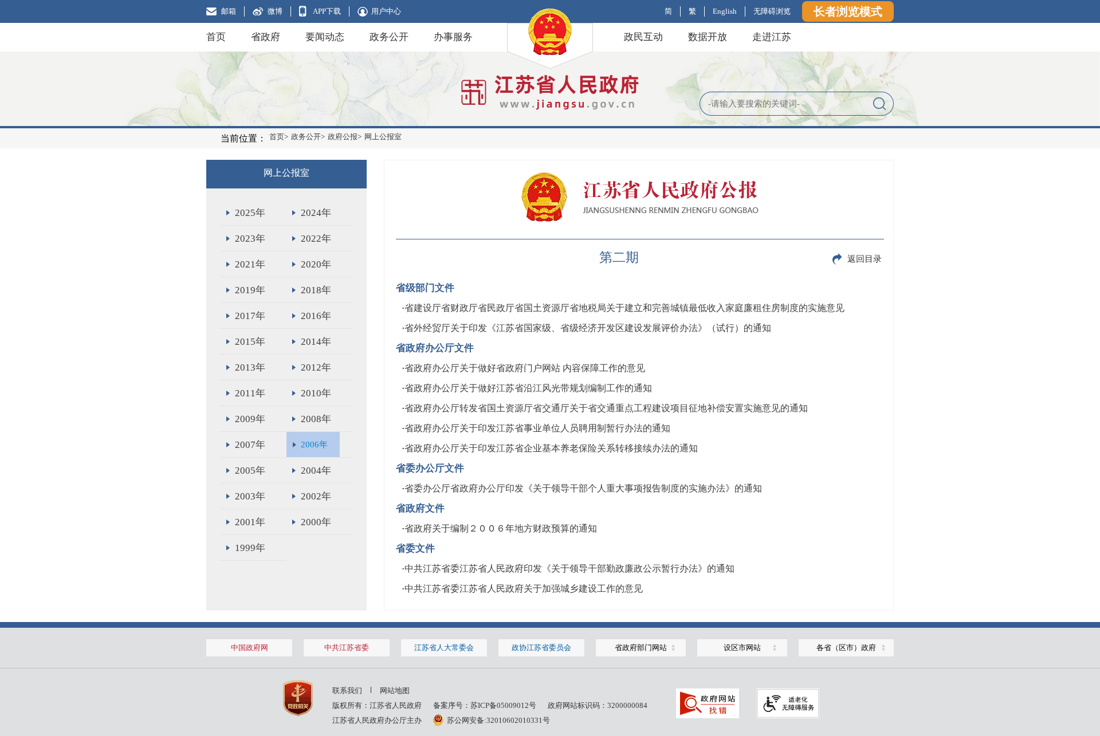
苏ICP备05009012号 (503, 705)
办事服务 (453, 37)
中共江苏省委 (346, 647)
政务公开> (308, 136)
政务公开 (389, 37)
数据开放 (707, 37)
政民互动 (643, 37)
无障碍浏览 (772, 11)
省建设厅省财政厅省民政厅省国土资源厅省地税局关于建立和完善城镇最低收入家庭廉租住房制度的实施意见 (624, 308)
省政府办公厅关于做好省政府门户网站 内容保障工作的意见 (524, 368)
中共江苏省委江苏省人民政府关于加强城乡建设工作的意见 (523, 588)
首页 (216, 37)
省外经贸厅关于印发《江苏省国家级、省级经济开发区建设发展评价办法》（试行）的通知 (587, 328)
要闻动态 (324, 37)
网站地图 (395, 690)
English (725, 11)
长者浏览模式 (848, 11)
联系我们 (347, 690)
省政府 (265, 37)
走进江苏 (771, 37)
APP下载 (327, 11)
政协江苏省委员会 (541, 647)
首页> (278, 136)
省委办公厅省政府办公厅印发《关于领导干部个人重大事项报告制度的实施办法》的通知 (583, 488)
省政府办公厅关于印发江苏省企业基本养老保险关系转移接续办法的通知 (551, 448)
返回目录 (864, 258)
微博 (275, 11)
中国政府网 (249, 647)
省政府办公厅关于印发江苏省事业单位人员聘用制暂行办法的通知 (537, 428)
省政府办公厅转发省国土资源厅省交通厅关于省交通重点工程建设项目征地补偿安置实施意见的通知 (606, 408)
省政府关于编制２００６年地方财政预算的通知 (500, 528)
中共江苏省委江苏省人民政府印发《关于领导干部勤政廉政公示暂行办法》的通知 (569, 568)
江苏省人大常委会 (444, 647)
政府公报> (345, 136)
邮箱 (228, 11)
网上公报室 (383, 136)
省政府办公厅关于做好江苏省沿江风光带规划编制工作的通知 (528, 388)
